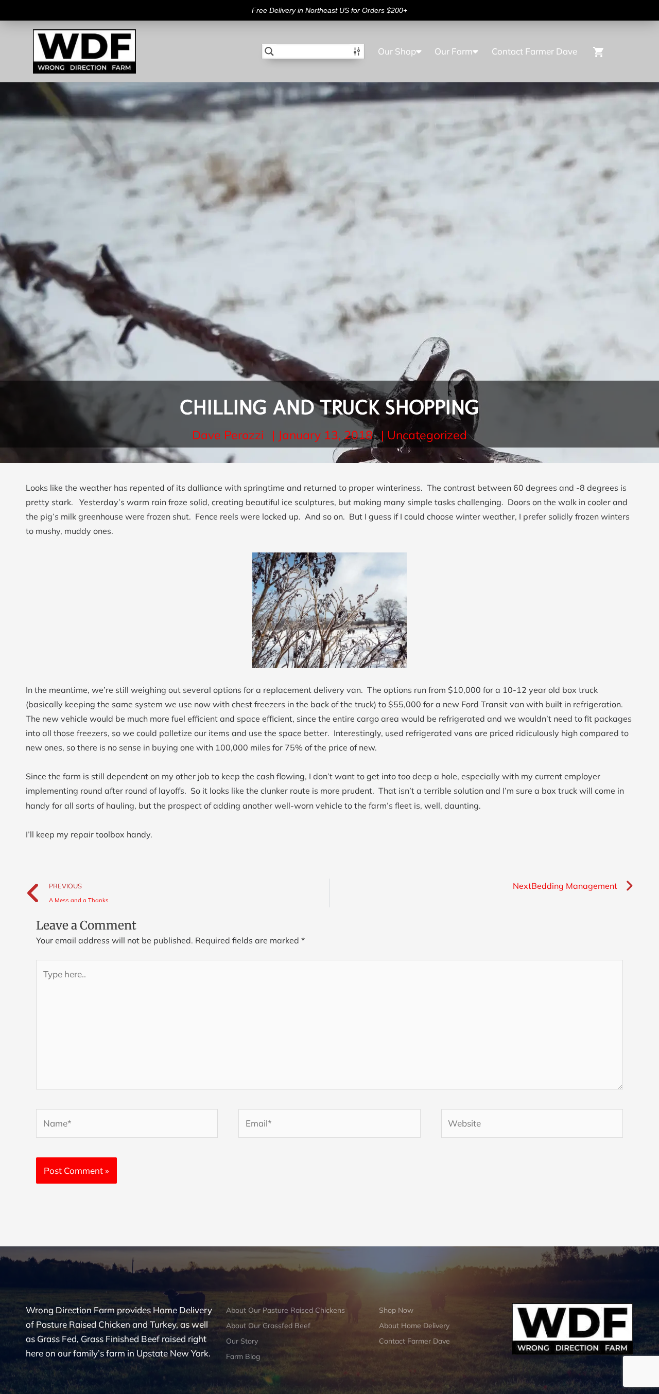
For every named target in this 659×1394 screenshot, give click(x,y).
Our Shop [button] (397, 51)
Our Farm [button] (454, 51)
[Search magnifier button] (269, 51)
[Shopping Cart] (604, 51)
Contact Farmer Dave (534, 51)
